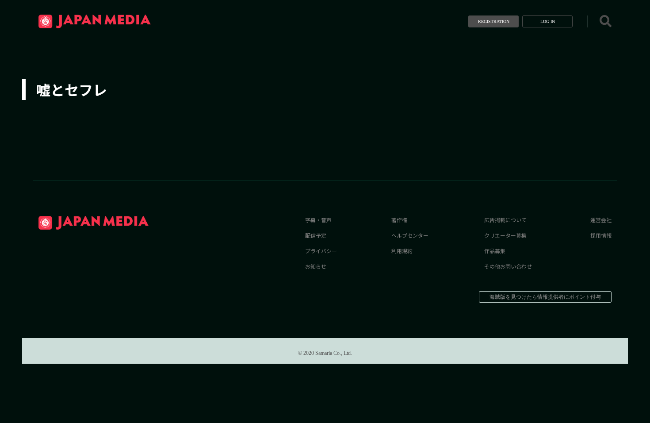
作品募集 (494, 250)
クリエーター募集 (505, 235)
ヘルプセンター (409, 235)
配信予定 (315, 235)
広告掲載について (505, 219)
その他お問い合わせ (508, 266)
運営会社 (601, 219)
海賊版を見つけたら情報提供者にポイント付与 (545, 297)
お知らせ (315, 266)
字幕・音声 (318, 219)
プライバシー (321, 250)
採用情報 (601, 235)
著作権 (399, 219)
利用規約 (402, 250)
